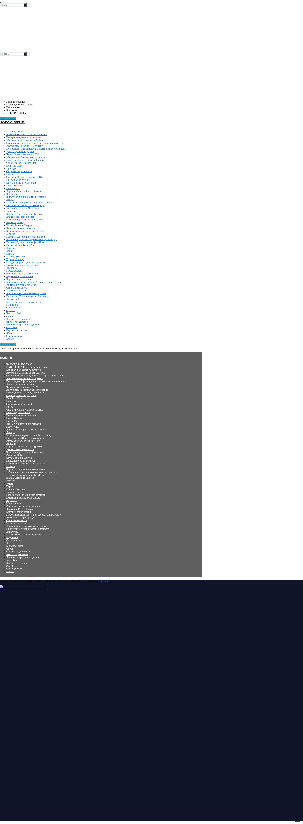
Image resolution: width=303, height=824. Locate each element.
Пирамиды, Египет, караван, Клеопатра (27, 529)
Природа (11, 401)
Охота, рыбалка (14, 568)
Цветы (9, 406)
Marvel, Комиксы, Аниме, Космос (24, 534)
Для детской (12, 531)
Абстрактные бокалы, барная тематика (27, 389)
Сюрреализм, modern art (19, 404)
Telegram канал (8, 118)
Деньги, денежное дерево (20, 384)
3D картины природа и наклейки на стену (29, 435)
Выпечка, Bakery (15, 455)
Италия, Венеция (15, 489)
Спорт (9, 548)
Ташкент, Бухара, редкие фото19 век (26, 475)
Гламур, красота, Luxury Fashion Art (25, 392)
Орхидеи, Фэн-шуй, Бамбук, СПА (24, 409)
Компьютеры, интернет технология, (25, 463)
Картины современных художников (25, 469)
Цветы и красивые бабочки (21, 415)
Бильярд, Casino (14, 546)
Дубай (9, 483)
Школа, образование (17, 554)
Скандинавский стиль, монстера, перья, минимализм (35, 375)
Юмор (9, 565)
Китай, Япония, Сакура (19, 458)
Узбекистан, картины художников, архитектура (31, 472)
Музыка (10, 466)
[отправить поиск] (25, 5)
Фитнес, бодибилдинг (18, 551)
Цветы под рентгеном (18, 412)
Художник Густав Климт (19, 509)
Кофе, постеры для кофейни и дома (25, 452)
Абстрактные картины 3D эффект (24, 378)
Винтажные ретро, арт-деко (21, 517)
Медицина (12, 537)
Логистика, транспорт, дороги (22, 557)
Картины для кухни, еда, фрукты (24, 446)
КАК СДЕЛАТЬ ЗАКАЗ (19, 364)
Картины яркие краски (18, 511)
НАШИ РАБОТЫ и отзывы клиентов (26, 367)
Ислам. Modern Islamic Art (20, 477)
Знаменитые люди (16, 523)
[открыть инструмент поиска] (0, 1)
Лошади (10, 432)
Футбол (10, 543)
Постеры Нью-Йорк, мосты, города (25, 438)
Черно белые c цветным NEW (22, 387)
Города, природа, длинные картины (25, 494)
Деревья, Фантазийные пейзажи (23, 423)
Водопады (11, 500)
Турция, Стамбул (15, 492)
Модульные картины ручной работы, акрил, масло (33, 514)
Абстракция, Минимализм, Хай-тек (25, 372)
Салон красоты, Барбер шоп (21, 395)
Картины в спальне (16, 563)
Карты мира (12, 426)
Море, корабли (14, 503)
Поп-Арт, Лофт (14, 398)
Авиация (11, 443)
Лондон (10, 480)
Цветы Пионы (14, 418)
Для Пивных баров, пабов (20, 449)
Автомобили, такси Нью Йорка (23, 441)
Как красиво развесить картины (23, 370)
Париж (10, 486)
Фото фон (11, 560)
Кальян (10, 571)
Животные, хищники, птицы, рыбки (26, 429)
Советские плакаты (16, 520)
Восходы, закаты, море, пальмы (23, 506)
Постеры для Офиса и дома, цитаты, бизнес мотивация (36, 381)
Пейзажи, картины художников (23, 497)
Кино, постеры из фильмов (21, 460)
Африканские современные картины (26, 526)
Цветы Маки (13, 421)
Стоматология (14, 540)
